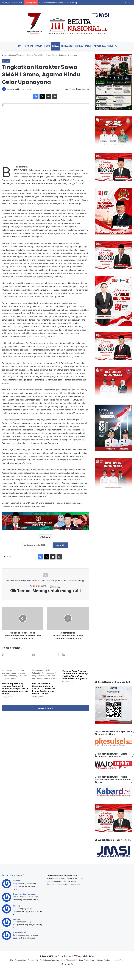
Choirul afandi (19, 932)
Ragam (55, 46)
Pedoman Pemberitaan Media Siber (110, 960)
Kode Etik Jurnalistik (69, 960)
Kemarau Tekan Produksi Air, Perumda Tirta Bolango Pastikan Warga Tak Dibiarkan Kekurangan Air (75, 675)
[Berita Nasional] (67, 24)
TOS (11, 960)
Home (6, 55)
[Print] (54, 96)
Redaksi (31, 960)
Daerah (88, 46)
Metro (47, 46)
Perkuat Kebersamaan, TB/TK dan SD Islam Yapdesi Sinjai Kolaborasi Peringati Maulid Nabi (75, 3)
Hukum (38, 46)
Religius (46, 537)
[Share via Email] (48, 96)
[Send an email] (18, 89)
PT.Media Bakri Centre (85, 956)
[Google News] (38, 587)
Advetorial (100, 46)
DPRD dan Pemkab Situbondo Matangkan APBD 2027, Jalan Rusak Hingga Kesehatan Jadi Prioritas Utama (43, 688)
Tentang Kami (20, 960)
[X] (42, 96)
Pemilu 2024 (67, 46)
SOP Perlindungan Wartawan (47, 960)
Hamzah (16, 881)
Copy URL (60, 545)
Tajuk (110, 46)
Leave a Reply (45, 708)
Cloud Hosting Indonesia (24, 894)
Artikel (79, 46)
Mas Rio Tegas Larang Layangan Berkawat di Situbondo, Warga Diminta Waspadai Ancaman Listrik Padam (15, 688)
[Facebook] (35, 96)
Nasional (28, 46)
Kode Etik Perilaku (86, 960)
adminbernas (12, 89)
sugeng (16, 906)
